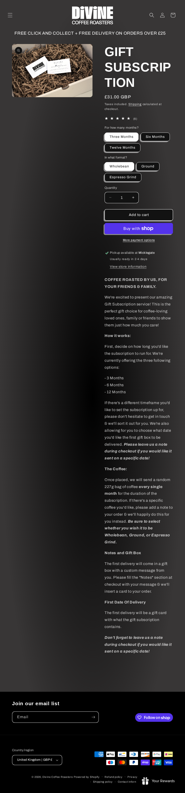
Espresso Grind (123, 177)
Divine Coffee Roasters (57, 776)
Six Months (155, 137)
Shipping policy (103, 781)
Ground (147, 166)
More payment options (139, 240)
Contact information (130, 781)
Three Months (121, 137)
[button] (10, 15)
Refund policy (113, 776)
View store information (128, 266)
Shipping (135, 104)
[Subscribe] (93, 717)
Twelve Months (122, 147)
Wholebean (119, 166)
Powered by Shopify (87, 776)
